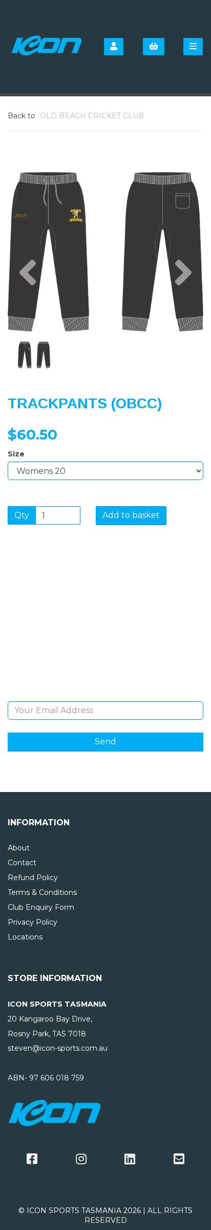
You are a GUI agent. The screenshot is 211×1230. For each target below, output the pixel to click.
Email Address (105, 693)
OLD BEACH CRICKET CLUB (92, 115)
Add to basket (131, 515)
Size (16, 453)
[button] (27, 292)
